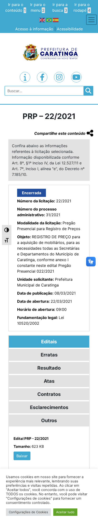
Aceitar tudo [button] (65, 512)
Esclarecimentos (49, 407)
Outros (49, 420)
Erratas (49, 355)
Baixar (22, 455)
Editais (49, 342)
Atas (49, 381)
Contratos (49, 394)
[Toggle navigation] (91, 20)
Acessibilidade (70, 29)
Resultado (49, 368)
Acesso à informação (34, 29)
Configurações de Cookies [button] (28, 512)
